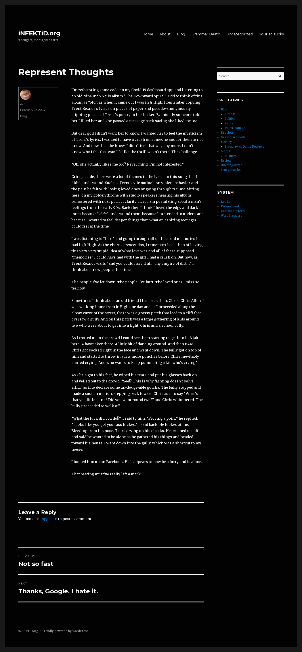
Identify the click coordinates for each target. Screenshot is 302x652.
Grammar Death (205, 34)
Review (226, 160)
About (165, 34)
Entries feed (230, 206)
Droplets (227, 133)
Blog (181, 34)
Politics (230, 119)
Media (225, 151)
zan (22, 103)
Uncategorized (239, 34)
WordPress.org (232, 216)
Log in (225, 202)
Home (147, 34)
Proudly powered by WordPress (65, 631)
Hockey (226, 142)
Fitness (230, 114)
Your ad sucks (271, 34)
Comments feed (233, 211)
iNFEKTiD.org (39, 33)
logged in (48, 519)
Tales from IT (235, 128)
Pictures (231, 156)
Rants (229, 123)
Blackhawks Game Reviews (244, 147)
